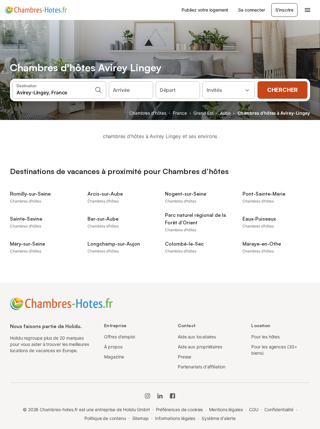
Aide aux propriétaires (200, 346)
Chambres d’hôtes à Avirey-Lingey (274, 113)
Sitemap (140, 418)
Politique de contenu (105, 418)
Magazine (114, 356)
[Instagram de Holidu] (147, 396)
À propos (113, 346)
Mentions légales (226, 409)
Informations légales (175, 418)
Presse (185, 356)
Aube (225, 113)
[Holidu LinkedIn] (160, 396)
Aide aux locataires (197, 336)
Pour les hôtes (265, 336)
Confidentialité (278, 409)
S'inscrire (284, 9)
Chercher (282, 90)
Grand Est (203, 113)
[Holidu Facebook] (172, 396)
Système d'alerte (219, 418)
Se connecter (251, 9)
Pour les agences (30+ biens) (274, 350)
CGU (253, 409)
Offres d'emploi (119, 336)
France (180, 113)
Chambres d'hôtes (147, 113)
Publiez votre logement (205, 9)
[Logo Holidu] (36, 10)
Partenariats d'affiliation (201, 366)
